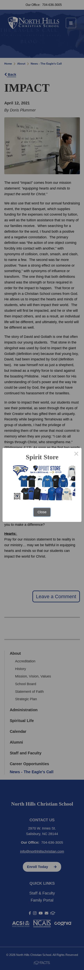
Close (42, 512)
